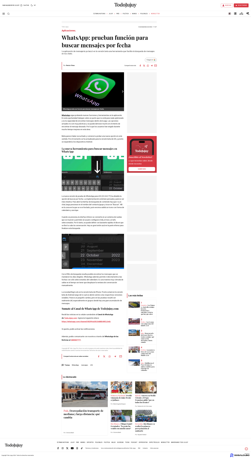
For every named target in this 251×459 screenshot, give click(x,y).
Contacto (145, 448)
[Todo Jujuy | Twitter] (67, 448)
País (117, 14)
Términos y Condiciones (92, 448)
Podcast (134, 442)
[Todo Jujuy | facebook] (58, 448)
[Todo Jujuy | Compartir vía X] (144, 65)
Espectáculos (154, 442)
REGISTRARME (242, 5)
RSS (139, 448)
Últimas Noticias (99, 14)
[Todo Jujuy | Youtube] (72, 448)
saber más (142, 169)
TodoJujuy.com (70, 318)
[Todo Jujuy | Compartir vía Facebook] (140, 65)
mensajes (84, 365)
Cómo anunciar (154, 448)
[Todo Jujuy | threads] (77, 448)
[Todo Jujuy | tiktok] (82, 448)
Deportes (90, 442)
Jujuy (111, 14)
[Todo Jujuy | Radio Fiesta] (248, 14)
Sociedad (120, 442)
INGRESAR (228, 5)
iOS (91, 365)
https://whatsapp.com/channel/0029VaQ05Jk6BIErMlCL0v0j (86, 321)
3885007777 (76, 340)
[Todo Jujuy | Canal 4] (229, 14)
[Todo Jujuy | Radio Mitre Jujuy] (241, 14)
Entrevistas (143, 442)
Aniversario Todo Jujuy (179, 442)
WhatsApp (66, 115)
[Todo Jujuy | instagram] (63, 448)
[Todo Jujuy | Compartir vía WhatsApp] (148, 65)
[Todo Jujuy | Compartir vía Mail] (155, 65)
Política (126, 14)
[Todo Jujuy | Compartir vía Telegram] (152, 65)
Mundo (134, 14)
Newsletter (155, 14)
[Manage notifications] (246, 448)
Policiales (144, 14)
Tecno (127, 442)
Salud (113, 442)
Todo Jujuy (65, 27)
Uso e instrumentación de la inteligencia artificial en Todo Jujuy (118, 448)
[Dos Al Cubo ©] (240, 457)
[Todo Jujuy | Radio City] (235, 14)
